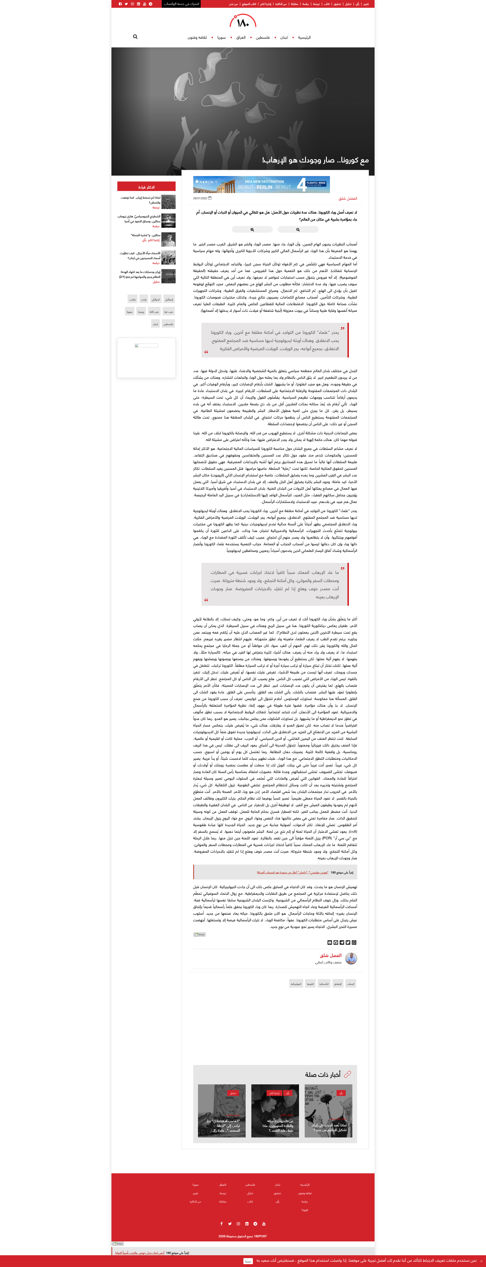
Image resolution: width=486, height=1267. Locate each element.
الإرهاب (350, 984)
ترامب (132, 299)
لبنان (284, 37)
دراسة (306, 3)
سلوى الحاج (286, 1114)
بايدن (143, 299)
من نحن (233, 3)
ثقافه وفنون (197, 37)
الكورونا (310, 984)
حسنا (248, 1261)
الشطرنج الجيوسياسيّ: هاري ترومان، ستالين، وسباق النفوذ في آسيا (138, 218)
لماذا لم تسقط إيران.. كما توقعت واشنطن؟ (140, 199)
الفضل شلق (348, 198)
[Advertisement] (275, 1038)
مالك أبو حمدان (338, 1118)
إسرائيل (169, 299)
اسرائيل (156, 299)
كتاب (327, 3)
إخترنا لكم (265, 3)
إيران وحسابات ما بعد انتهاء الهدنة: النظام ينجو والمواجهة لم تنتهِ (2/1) (139, 274)
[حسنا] (481, 1261)
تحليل (348, 3)
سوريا (221, 37)
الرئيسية (304, 37)
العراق (241, 37)
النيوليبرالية (296, 984)
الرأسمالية (324, 984)
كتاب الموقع (249, 3)
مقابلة (294, 3)
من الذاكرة (281, 3)
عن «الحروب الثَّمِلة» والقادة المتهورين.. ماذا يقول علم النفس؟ (278, 1125)
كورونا (305, 1209)
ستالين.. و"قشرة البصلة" (145, 234)
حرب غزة (168, 311)
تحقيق (337, 3)
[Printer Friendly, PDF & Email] (199, 935)
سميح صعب (233, 1114)
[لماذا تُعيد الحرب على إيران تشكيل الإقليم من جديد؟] (329, 1111)
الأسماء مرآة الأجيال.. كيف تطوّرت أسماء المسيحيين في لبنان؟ (140, 255)
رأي (357, 3)
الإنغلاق (338, 984)
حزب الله (154, 311)
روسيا (141, 311)
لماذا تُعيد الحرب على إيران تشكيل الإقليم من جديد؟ (329, 1127)
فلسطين (263, 37)
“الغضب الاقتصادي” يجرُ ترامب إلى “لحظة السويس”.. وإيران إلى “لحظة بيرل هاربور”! (223, 1127)
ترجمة (316, 3)
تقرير (366, 3)
